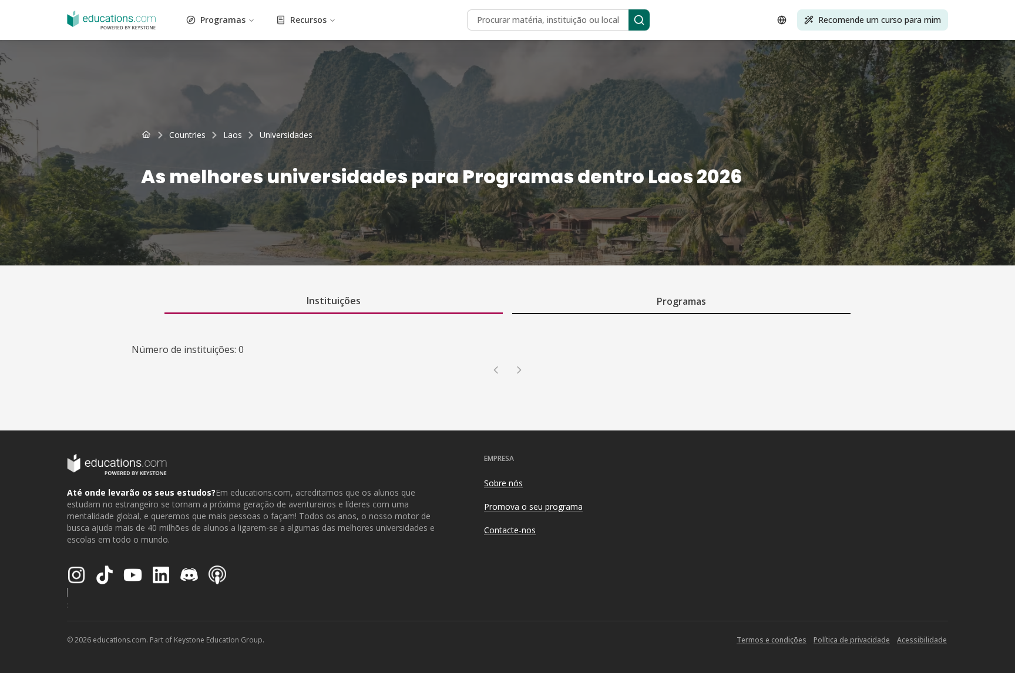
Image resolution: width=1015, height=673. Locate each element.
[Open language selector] (781, 20)
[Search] (639, 20)
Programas (223, 19)
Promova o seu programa (533, 506)
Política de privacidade (852, 640)
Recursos (308, 19)
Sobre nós (503, 483)
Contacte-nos (510, 530)
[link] (286, 135)
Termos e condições (771, 640)
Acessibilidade (922, 640)
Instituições (334, 300)
